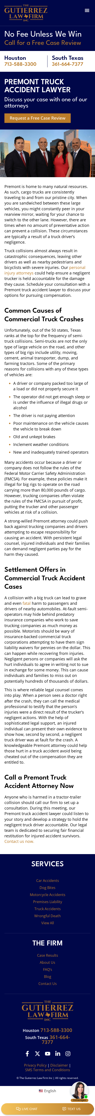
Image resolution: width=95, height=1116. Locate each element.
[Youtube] (47, 1053)
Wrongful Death (47, 915)
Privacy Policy (35, 1065)
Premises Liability (47, 901)
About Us (47, 962)
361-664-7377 (67, 64)
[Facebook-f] (27, 1053)
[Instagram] (68, 1053)
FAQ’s (47, 969)
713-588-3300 (20, 64)
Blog (47, 976)
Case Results (47, 955)
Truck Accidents (47, 908)
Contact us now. (19, 841)
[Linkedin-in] (58, 1053)
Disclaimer (59, 1065)
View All (47, 923)
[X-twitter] (37, 1053)
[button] (87, 10)
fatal (27, 603)
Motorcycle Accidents (47, 894)
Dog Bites (47, 887)
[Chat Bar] (47, 1109)
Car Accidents (47, 880)
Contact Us (47, 983)
